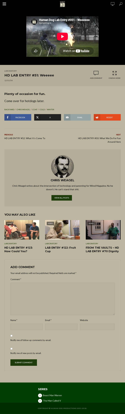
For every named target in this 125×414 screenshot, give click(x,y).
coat (34, 109)
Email (48, 320)
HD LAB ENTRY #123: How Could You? (18, 249)
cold (42, 109)
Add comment (96, 78)
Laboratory (10, 71)
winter (50, 109)
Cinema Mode (114, 78)
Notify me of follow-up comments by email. (30, 340)
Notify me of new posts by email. (25, 353)
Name (13, 320)
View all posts (61, 198)
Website (84, 320)
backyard (9, 109)
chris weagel (23, 109)
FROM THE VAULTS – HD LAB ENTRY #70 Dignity (102, 249)
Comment (15, 279)
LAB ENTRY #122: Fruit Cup (60, 249)
